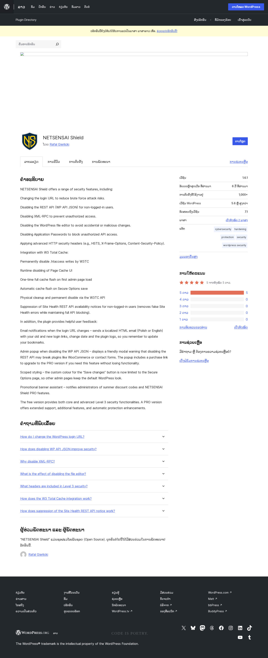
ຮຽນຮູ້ (115, 592)
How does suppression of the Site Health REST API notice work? (67, 511)
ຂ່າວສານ (21, 598)
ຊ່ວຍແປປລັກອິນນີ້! (167, 31)
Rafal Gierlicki (59, 144)
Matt (212, 598)
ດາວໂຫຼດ (240, 141)
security (241, 237)
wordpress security (234, 245)
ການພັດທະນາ (101, 162)
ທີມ (65, 598)
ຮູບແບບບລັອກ (72, 611)
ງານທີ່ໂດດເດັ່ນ (71, 592)
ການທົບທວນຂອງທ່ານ (193, 327)
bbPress (215, 605)
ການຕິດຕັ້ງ (76, 162)
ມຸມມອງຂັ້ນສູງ (189, 256)
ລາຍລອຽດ (31, 162)
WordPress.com (220, 592)
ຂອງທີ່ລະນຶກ (168, 611)
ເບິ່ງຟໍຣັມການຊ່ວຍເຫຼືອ (194, 361)
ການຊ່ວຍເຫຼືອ (239, 162)
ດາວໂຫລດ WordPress (246, 6)
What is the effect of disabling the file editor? (53, 474)
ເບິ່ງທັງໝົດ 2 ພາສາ (237, 220)
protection (228, 237)
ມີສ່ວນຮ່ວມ (166, 592)
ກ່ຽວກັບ (20, 592)
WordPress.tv (122, 611)
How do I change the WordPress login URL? (52, 437)
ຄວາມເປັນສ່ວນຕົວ (26, 611)
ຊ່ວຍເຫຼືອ (117, 598)
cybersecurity (223, 229)
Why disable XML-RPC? (37, 461)
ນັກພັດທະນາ (119, 605)
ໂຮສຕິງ (20, 605)
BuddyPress (217, 611)
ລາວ (55, 633)
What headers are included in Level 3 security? (54, 486)
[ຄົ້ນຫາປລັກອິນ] (57, 44)
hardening (240, 229)
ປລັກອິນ (68, 605)
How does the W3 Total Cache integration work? (56, 498)
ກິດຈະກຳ (165, 598)
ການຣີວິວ (54, 162)
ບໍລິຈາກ (166, 605)
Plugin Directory (26, 19)
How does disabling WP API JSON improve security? (58, 449)
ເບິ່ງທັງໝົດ (241, 327)
